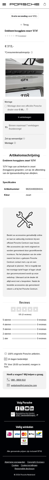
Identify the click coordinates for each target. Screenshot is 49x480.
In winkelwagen (24, 117)
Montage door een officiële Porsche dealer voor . (24, 108)
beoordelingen (26, 415)
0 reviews (22, 36)
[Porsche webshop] (24, 4)
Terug (26, 25)
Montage (9, 143)
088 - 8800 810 (18, 380)
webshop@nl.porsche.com (24, 385)
